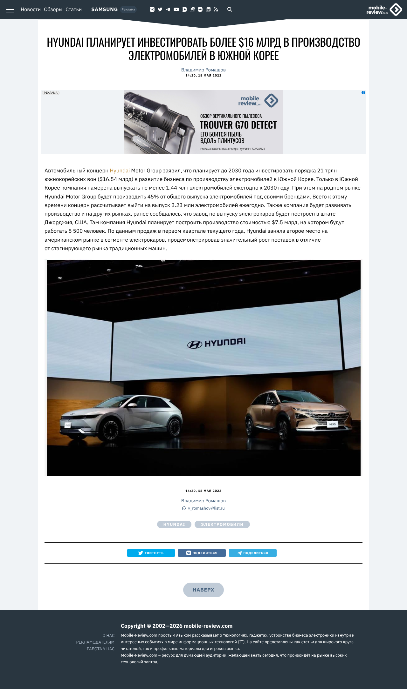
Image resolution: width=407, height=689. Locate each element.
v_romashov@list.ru (206, 508)
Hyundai (120, 170)
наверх (203, 590)
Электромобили (222, 524)
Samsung (104, 9)
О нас (108, 635)
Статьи (74, 9)
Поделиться (205, 553)
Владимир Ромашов (203, 70)
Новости (31, 9)
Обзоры (53, 9)
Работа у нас (100, 649)
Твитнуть (154, 553)
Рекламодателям (95, 642)
